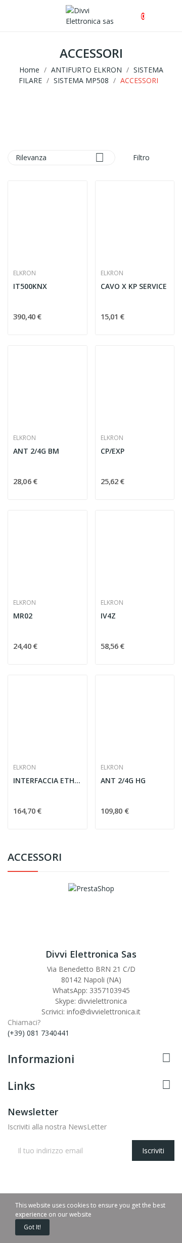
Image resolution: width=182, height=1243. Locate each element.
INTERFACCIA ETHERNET (47, 780)
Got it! (32, 1227)
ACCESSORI (35, 858)
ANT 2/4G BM (36, 451)
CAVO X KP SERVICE (134, 286)
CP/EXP (112, 451)
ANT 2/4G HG (123, 780)
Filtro (140, 157)
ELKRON (24, 273)
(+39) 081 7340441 (38, 1033)
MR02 (22, 615)
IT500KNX (30, 286)
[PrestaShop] (91, 887)
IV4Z (108, 615)
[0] (135, 11)
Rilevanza (60, 157)
